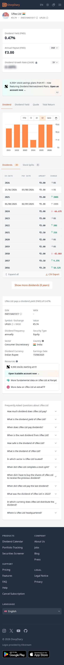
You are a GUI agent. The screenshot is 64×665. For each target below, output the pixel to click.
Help (5, 587)
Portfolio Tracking (12, 547)
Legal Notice (41, 575)
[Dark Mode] (47, 5)
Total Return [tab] (49, 104)
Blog (36, 553)
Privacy (38, 581)
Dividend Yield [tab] (22, 104)
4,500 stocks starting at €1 (24, 366)
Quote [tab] (36, 104)
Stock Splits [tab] (30, 164)
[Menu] (60, 5)
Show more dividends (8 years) (32, 285)
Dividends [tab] (10, 164)
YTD (24, 118)
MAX (49, 118)
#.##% (10, 66)
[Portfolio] (53, 5)
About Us (39, 541)
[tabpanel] (32, 134)
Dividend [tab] (6, 104)
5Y (43, 118)
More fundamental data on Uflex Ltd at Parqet (34, 380)
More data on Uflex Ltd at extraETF (28, 387)
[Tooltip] (42, 341)
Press (37, 559)
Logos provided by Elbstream (16, 644)
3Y (37, 118)
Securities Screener (13, 553)
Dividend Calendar (12, 541)
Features (7, 575)
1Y (31, 118)
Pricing (6, 569)
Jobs (36, 547)
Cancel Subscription (13, 593)
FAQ (4, 581)
